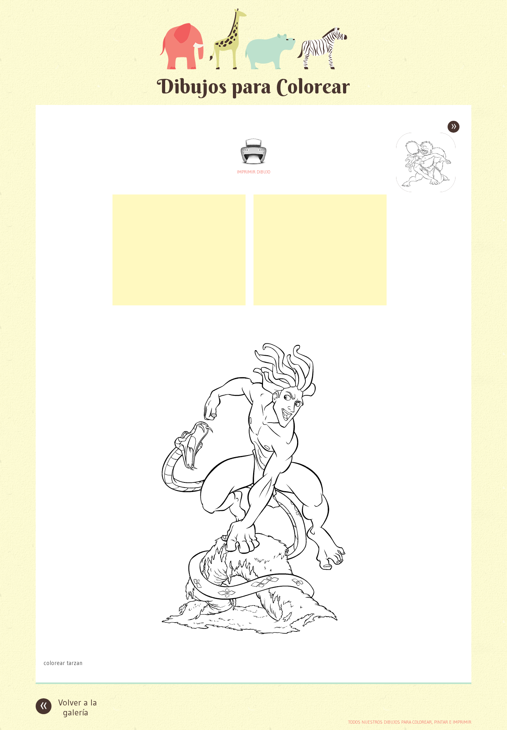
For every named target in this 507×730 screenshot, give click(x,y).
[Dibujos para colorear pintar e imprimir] (253, 38)
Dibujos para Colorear (253, 86)
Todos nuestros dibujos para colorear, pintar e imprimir (409, 722)
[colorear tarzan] (253, 647)
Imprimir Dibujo (253, 172)
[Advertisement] (179, 249)
